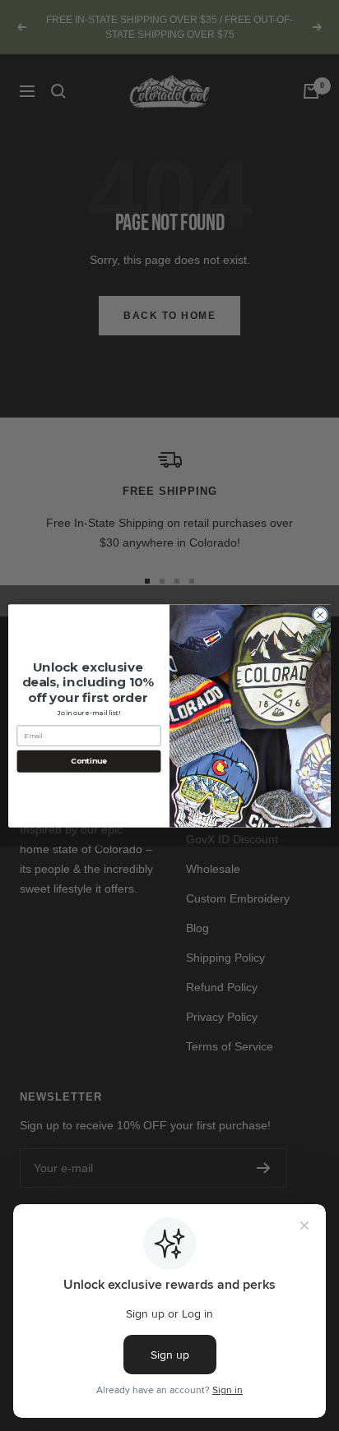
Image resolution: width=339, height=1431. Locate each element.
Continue (89, 760)
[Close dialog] (320, 614)
